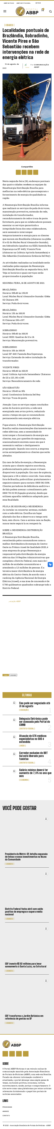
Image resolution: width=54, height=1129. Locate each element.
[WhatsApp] (29, 172)
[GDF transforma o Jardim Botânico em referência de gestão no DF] (27, 995)
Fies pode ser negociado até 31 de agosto (34, 704)
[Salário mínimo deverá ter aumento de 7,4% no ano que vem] (10, 774)
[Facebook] (18, 172)
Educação (24, 710)
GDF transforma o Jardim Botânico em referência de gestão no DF (24, 1017)
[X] (24, 172)
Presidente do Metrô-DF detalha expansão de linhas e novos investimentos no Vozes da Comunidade (26, 856)
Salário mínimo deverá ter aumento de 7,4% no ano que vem (35, 773)
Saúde (22, 746)
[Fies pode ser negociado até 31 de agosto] (10, 706)
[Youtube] (26, 1054)
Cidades (9, 25)
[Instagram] (12, 1054)
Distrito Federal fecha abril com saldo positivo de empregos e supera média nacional (24, 911)
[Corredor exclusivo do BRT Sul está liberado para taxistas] (10, 757)
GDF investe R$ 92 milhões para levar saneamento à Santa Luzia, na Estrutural (25, 965)
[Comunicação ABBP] (27, 65)
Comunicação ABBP (41, 66)
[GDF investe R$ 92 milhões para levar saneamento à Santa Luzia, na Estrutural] (27, 943)
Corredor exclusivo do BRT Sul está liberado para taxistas (33, 756)
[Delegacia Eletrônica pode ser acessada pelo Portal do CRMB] (10, 723)
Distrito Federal (27, 729)
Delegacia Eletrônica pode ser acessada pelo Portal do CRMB (34, 721)
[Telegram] (35, 172)
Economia (24, 780)
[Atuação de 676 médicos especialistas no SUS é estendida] (10, 740)
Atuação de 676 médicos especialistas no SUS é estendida (32, 739)
